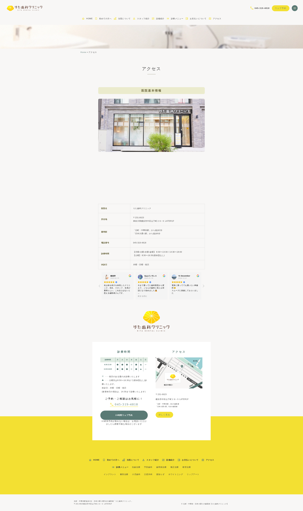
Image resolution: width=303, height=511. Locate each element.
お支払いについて (198, 19)
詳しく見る (164, 415)
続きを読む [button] (142, 296)
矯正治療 (174, 467)
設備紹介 (160, 19)
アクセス (217, 19)
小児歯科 (136, 474)
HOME (89, 19)
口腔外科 (148, 474)
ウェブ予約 (280, 8)
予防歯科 (148, 467)
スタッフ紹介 (143, 19)
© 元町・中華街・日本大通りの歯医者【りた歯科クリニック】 (204, 504)
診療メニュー (177, 19)
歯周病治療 (161, 467)
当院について (124, 19)
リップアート (193, 474)
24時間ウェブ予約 (124, 415)
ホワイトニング (175, 474)
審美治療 (124, 474)
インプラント (110, 474)
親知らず (160, 474)
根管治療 (187, 467)
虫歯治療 (136, 467)
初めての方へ (105, 19)
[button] (203, 286)
